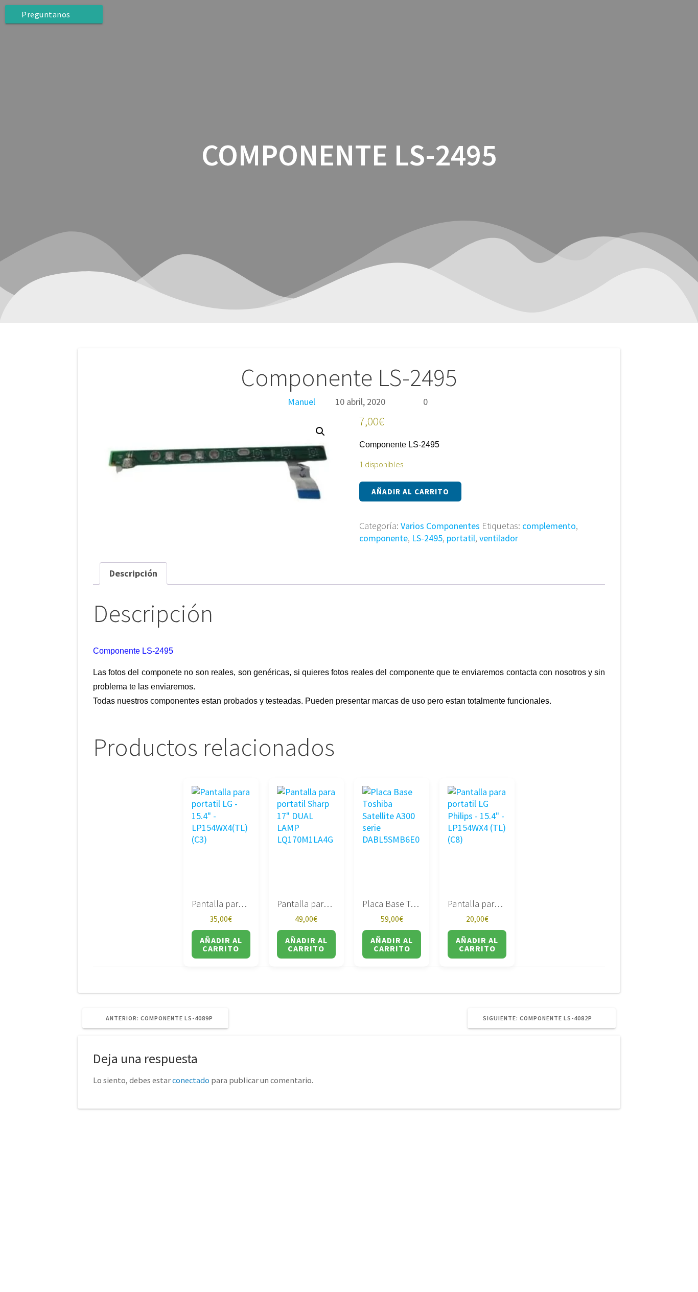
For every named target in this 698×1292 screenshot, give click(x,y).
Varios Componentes (440, 526)
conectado (191, 1080)
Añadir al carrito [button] (221, 944)
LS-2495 (427, 538)
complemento (549, 526)
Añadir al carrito (410, 491)
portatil (461, 538)
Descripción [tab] (133, 573)
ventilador (498, 538)
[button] (320, 431)
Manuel (301, 402)
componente (383, 538)
